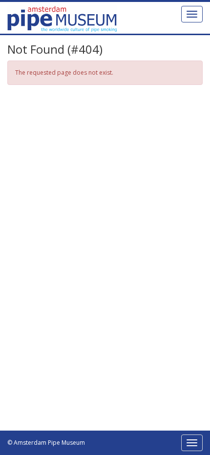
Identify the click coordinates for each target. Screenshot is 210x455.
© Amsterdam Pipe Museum (46, 442)
